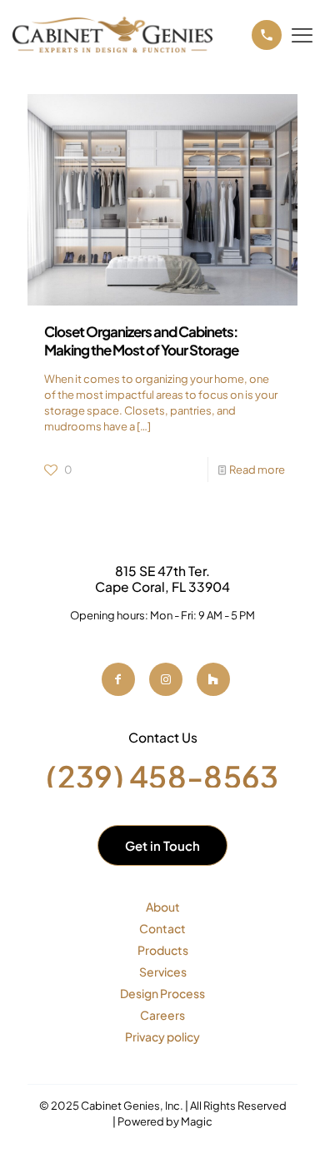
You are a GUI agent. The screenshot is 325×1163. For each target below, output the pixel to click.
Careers (162, 1014)
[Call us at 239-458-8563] (267, 35)
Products (163, 949)
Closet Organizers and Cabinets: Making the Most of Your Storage (141, 340)
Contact (162, 928)
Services (163, 971)
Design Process (162, 993)
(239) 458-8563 (162, 776)
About (163, 906)
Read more (257, 469)
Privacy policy (162, 1036)
